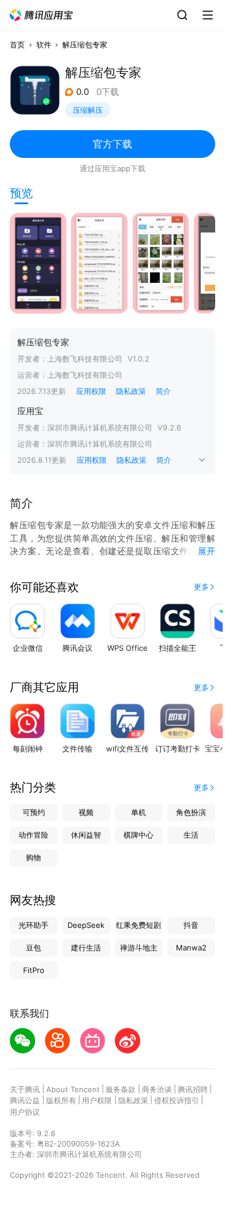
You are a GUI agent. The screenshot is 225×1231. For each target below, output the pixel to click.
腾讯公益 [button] (25, 1100)
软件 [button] (43, 44)
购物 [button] (33, 857)
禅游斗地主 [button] (139, 947)
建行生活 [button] (86, 947)
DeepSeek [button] (86, 925)
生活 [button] (190, 834)
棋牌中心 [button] (138, 834)
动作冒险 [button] (33, 834)
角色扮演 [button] (191, 812)
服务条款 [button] (121, 1089)
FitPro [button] (33, 970)
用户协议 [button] (25, 1111)
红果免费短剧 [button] (138, 925)
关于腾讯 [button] (25, 1089)
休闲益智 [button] (86, 834)
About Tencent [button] (73, 1089)
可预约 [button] (33, 812)
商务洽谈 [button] (157, 1089)
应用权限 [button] (91, 391)
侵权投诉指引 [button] (176, 1100)
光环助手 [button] (33, 925)
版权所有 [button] (61, 1100)
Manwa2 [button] (191, 947)
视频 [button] (85, 812)
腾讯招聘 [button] (193, 1089)
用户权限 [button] (97, 1100)
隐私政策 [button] (131, 391)
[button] (41, 15)
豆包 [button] (33, 947)
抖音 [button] (190, 925)
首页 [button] (17, 44)
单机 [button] (138, 812)
